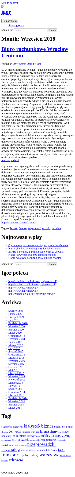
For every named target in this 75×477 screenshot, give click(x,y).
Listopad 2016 (16, 357)
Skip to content (9, 2)
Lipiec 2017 (15, 342)
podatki (46, 228)
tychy (24, 455)
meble (44, 435)
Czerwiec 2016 (16, 367)
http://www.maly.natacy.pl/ (23, 290)
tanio (54, 450)
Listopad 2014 (16, 395)
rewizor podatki (10, 160)
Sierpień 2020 (16, 329)
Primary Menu (10, 21)
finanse (23, 228)
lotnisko (21, 435)
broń (64, 426)
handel (65, 431)
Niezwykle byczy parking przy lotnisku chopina (34, 248)
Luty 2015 (14, 385)
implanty (6, 435)
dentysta (14, 431)
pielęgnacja (61, 440)
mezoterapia (6, 440)
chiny (70, 426)
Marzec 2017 (15, 345)
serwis (36, 450)
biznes (13, 228)
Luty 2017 (14, 348)
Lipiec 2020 (15, 332)
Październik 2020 (18, 323)
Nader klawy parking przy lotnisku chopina (32, 254)
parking (51, 439)
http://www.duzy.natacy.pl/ (23, 287)
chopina (4, 432)
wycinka (4, 461)
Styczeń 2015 (15, 388)
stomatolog (46, 450)
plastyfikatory (8, 445)
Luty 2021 (14, 320)
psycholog (10, 449)
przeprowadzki (41, 444)
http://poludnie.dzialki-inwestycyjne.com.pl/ (32, 281)
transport (10, 454)
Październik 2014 (18, 398)
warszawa (49, 454)
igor (6, 12)
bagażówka (6, 427)
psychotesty (27, 450)
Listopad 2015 (16, 373)
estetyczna (35, 432)
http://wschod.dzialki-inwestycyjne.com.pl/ (31, 284)
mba (38, 436)
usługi (34, 455)
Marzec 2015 (15, 382)
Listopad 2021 (16, 317)
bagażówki (18, 426)
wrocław (56, 228)
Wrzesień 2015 (16, 376)
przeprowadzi (21, 445)
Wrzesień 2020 (16, 326)
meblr (52, 436)
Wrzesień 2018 (16, 338)
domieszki (25, 432)
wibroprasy (65, 455)
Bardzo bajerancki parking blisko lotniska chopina (35, 251)
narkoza (33, 440)
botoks (58, 426)
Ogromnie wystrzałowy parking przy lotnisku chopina (38, 245)
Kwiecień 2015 (16, 379)
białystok (32, 426)
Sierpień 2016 (16, 363)
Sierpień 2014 (16, 404)
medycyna (62, 435)
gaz (59, 432)
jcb (14, 435)
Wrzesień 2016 (16, 360)
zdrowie (16, 460)
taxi (61, 449)
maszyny (31, 435)
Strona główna (16, 25)
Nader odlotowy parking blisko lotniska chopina (34, 257)
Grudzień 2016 (16, 354)
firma (44, 431)
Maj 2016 (13, 370)
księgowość (34, 228)
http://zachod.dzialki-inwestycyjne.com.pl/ (31, 293)
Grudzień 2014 (16, 392)
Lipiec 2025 (15, 313)
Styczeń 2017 (15, 351)
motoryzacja (20, 439)
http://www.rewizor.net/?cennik (18, 222)
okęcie (41, 439)
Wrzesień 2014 (16, 401)
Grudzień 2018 (16, 335)
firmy (54, 431)
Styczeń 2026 (15, 310)
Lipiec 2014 (15, 407)
